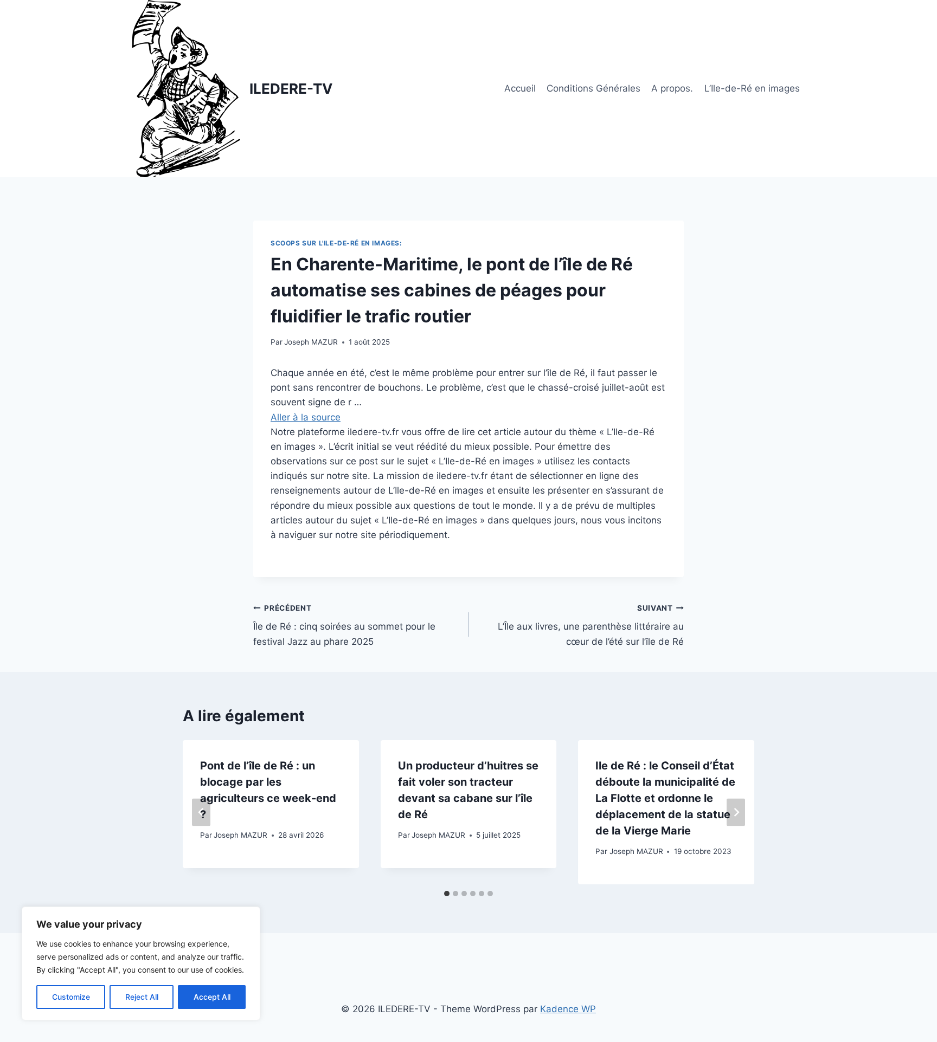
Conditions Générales (593, 88)
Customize (71, 996)
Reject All (141, 996)
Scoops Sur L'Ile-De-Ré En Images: (336, 243)
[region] (141, 963)
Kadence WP (568, 1009)
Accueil (520, 88)
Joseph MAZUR (311, 342)
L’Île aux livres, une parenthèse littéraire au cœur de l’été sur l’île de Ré (591, 625)
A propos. (672, 88)
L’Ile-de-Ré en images (752, 88)
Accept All (212, 996)
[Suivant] (736, 812)
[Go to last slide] (201, 812)
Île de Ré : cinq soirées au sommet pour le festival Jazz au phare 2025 (344, 625)
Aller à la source (306, 417)
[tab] (447, 893)
